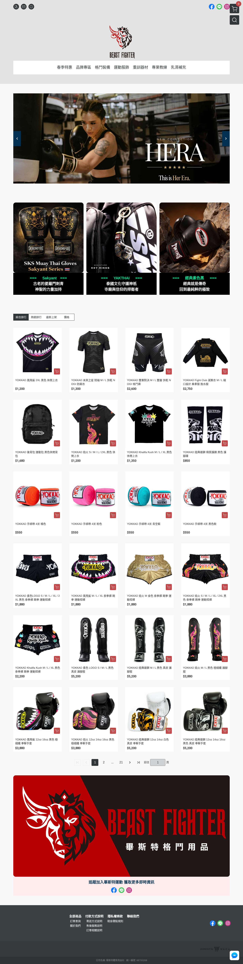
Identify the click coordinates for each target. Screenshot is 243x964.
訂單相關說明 (94, 930)
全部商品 (75, 916)
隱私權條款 (115, 916)
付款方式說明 (94, 916)
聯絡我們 (133, 916)
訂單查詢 (75, 921)
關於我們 (75, 925)
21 (121, 762)
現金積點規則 (115, 921)
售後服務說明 (94, 925)
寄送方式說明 (94, 921)
